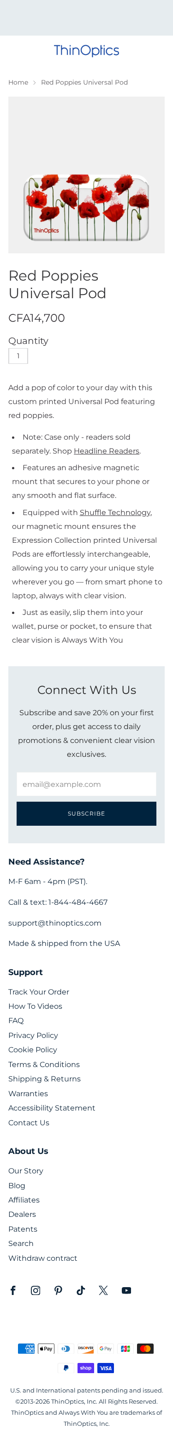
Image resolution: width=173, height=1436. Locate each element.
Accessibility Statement (51, 1108)
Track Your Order (38, 992)
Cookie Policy (32, 1049)
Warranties (28, 1093)
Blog (16, 1185)
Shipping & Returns (44, 1078)
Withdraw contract (43, 1258)
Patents (22, 1229)
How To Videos (35, 1006)
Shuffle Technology (115, 512)
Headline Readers (106, 450)
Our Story (25, 1170)
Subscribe (86, 813)
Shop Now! (102, 21)
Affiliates (24, 1200)
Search (21, 1243)
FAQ (16, 1020)
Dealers (22, 1214)
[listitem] (87, 18)
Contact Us (28, 1122)
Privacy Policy (33, 1035)
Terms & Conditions (44, 1064)
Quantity (28, 340)
